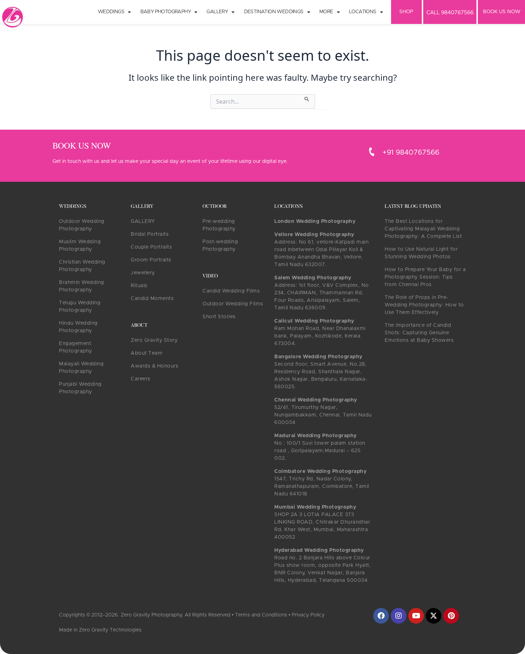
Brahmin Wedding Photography (81, 286)
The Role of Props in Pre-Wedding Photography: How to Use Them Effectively (424, 305)
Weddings (111, 11)
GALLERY (143, 221)
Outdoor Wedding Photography (82, 225)
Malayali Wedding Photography (81, 367)
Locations (362, 11)
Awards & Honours (154, 366)
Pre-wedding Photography (219, 225)
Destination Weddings (274, 11)
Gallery (217, 11)
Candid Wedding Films (231, 291)
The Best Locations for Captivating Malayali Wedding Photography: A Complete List (423, 229)
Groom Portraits (151, 260)
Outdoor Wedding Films (232, 303)
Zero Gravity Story (154, 340)
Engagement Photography (75, 347)
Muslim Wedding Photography (80, 245)
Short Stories (219, 316)
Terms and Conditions (261, 615)
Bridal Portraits (150, 234)
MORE (326, 11)
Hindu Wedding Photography (78, 327)
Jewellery (143, 272)
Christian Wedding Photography (82, 266)
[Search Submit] (307, 97)
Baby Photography (165, 11)
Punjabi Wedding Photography (80, 388)
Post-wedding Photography (220, 245)
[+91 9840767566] (371, 151)
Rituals (139, 285)
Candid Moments (152, 298)
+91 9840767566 (410, 152)
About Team (146, 353)
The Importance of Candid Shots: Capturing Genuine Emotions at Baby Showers (419, 333)
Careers (140, 378)
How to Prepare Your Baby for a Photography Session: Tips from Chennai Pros (425, 277)
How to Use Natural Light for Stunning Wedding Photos (421, 253)
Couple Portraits (151, 247)
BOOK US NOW (501, 11)
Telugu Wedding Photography (79, 306)
